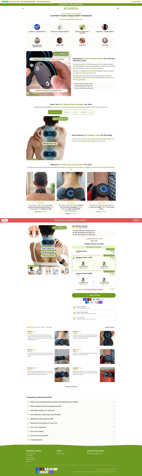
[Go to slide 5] (65, 271)
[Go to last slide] (29, 271)
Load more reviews (71, 386)
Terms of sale (60, 453)
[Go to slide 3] (48, 271)
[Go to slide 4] (56, 271)
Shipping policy (93, 471)
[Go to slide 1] (31, 271)
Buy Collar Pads (30, 457)
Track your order (30, 453)
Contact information (103, 471)
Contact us (29, 461)
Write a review (109, 327)
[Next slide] (67, 271)
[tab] (55, 112)
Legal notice (112, 471)
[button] (23, 8)
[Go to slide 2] (40, 271)
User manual (29, 455)
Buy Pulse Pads (30, 459)
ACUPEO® (113, 469)
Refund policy (77, 471)
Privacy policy (85, 471)
